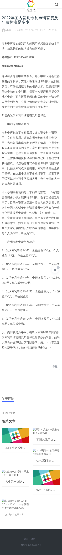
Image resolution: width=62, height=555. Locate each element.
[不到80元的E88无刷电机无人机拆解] (46, 431)
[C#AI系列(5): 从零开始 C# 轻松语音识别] (46, 452)
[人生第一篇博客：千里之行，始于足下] (15, 473)
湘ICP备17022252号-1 (31, 545)
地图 (33, 539)
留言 (25, 539)
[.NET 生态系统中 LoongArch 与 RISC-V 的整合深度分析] (15, 435)
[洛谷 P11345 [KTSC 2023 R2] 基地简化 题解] (46, 477)
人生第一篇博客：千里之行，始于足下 (28, 481)
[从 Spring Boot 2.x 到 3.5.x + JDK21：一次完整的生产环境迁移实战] (15, 504)
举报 (55, 366)
